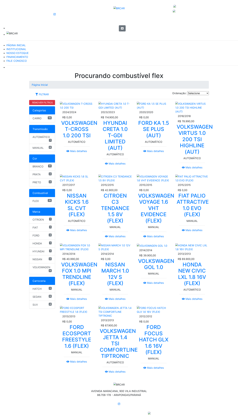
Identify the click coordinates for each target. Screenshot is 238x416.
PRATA (42, 174)
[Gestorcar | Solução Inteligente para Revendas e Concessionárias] (149, 412)
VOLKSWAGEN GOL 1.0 (156, 264)
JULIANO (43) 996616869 (185, 11)
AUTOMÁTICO (42, 138)
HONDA (42, 243)
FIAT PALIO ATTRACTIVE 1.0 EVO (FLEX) (193, 205)
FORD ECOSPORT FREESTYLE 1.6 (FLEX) (76, 336)
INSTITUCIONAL (16, 49)
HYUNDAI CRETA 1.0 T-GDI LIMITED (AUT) (115, 135)
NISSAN (42, 259)
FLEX (42, 201)
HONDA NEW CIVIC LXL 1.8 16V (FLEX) (192, 273)
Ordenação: (179, 93)
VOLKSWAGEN (42, 269)
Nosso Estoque (178, 20)
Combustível (40, 193)
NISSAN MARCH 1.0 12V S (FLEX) (115, 273)
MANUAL (42, 147)
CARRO (42, 118)
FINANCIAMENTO (17, 57)
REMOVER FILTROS (42, 102)
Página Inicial (59, 20)
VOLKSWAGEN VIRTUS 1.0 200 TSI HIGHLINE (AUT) (195, 139)
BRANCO (42, 166)
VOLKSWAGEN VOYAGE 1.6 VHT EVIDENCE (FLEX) (156, 208)
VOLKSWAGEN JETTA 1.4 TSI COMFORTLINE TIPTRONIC (119, 343)
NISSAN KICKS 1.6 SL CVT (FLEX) (77, 205)
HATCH (42, 288)
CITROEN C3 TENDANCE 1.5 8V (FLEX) (115, 208)
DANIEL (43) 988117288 (186, 6)
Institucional (117, 20)
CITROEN (42, 219)
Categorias (39, 110)
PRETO (42, 182)
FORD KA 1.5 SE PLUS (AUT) (153, 129)
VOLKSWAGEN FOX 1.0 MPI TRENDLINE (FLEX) (79, 273)
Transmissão (40, 129)
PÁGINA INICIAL (16, 45)
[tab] (42, 94)
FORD (42, 235)
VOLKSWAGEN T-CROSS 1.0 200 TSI (79, 129)
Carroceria (39, 280)
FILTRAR (43, 94)
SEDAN (42, 296)
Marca (36, 211)
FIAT (42, 227)
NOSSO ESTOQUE (17, 53)
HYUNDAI (42, 251)
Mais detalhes (78, 151)
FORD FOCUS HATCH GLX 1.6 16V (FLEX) (153, 339)
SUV (42, 304)
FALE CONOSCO (16, 60)
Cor (35, 158)
